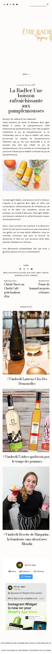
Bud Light (31, 273)
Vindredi (34, 275)
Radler (45, 273)
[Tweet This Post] (20, 269)
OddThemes (23, 650)
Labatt (39, 273)
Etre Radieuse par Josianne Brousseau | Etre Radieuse (25, 643)
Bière (5, 273)
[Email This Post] (31, 269)
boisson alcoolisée (17, 273)
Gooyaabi (47, 650)
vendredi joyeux (22, 275)
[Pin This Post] (27, 269)
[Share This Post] (24, 269)
